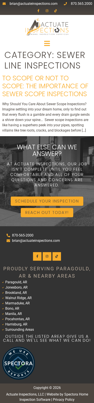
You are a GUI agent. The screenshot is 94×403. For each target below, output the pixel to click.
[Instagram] (47, 10)
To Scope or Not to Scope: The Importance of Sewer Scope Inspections (45, 86)
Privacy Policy (64, 400)
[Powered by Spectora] (18, 378)
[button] (47, 43)
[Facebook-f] (38, 10)
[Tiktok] (55, 10)
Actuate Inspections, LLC (25, 394)
